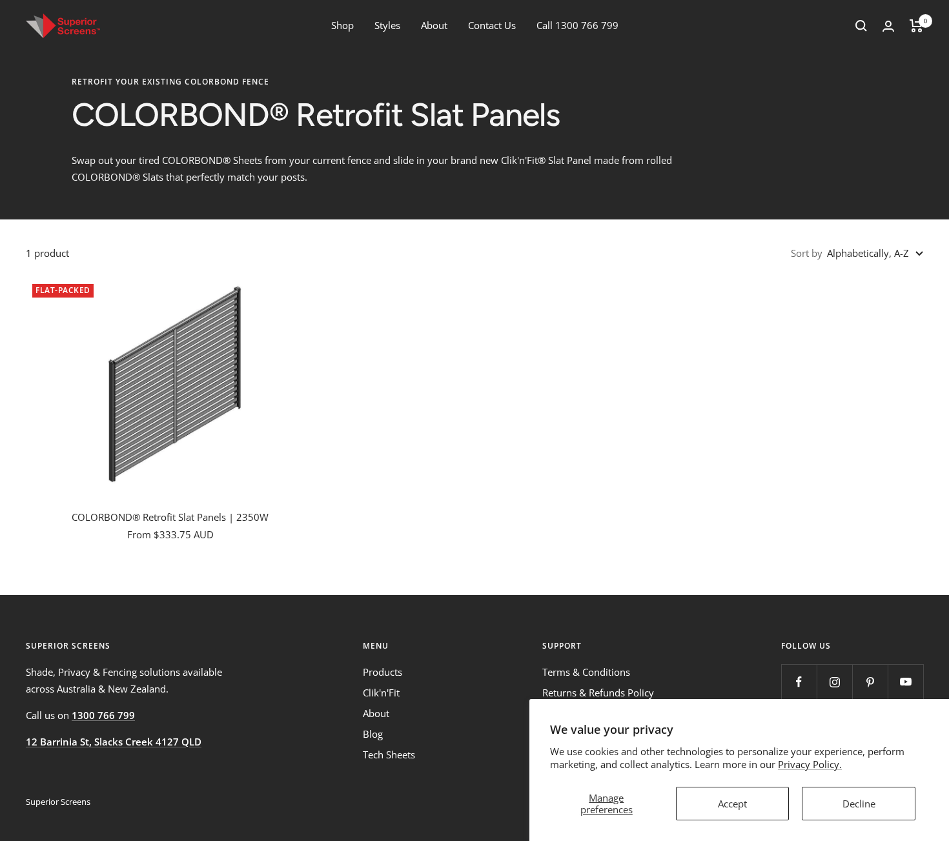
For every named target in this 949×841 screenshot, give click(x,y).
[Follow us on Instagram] (834, 682)
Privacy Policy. (810, 764)
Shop (342, 25)
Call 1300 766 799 (577, 25)
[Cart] (916, 25)
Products (382, 671)
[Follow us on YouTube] (905, 682)
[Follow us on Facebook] (799, 682)
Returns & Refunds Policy (598, 692)
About (434, 25)
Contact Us (492, 25)
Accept (732, 803)
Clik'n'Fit (381, 692)
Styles (387, 25)
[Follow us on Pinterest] (870, 682)
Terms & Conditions (586, 671)
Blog (373, 733)
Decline (858, 803)
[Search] (861, 26)
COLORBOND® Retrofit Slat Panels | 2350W (170, 517)
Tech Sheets (389, 754)
